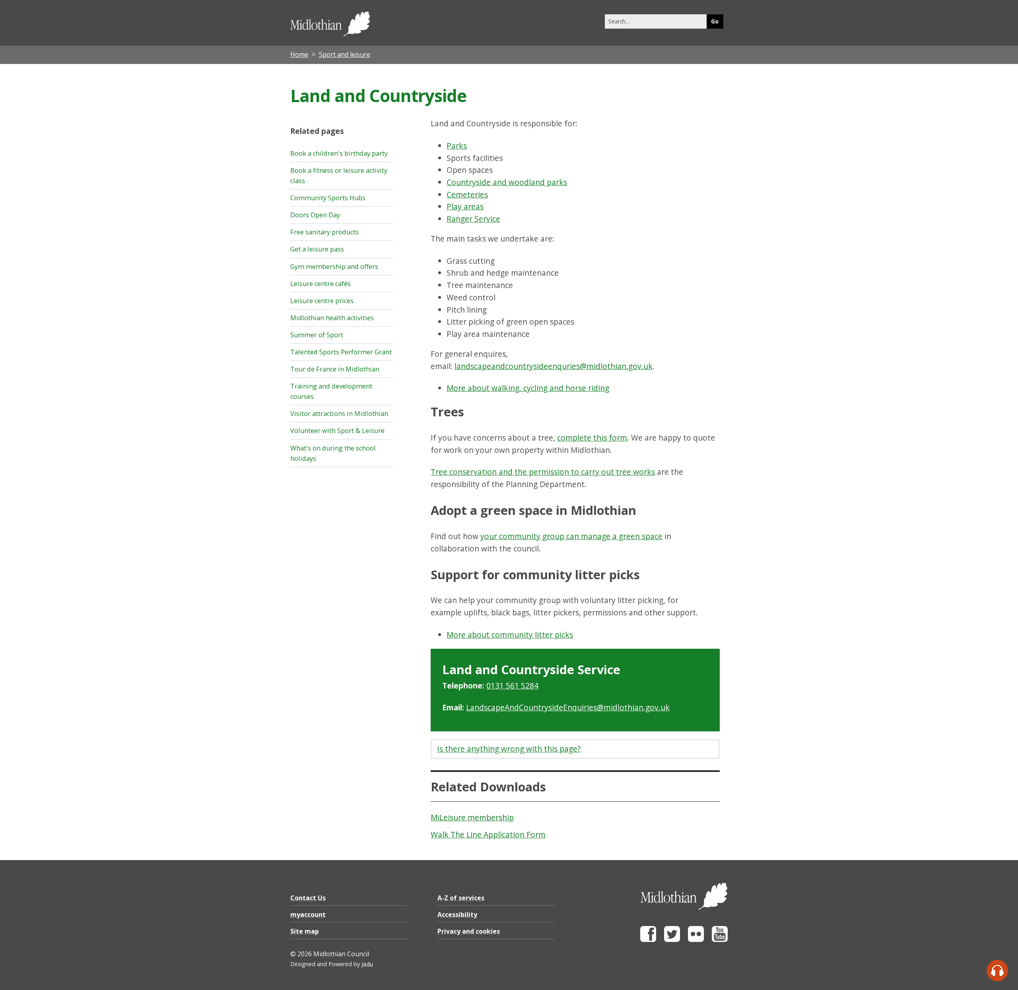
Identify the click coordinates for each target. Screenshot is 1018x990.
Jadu (367, 964)
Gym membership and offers (334, 266)
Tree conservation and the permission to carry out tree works (543, 471)
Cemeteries (467, 194)
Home (299, 54)
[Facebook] (648, 940)
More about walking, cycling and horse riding (528, 388)
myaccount (308, 914)
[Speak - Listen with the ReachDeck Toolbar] (997, 970)
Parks (457, 145)
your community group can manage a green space (571, 536)
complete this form (592, 437)
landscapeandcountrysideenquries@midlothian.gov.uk (554, 366)
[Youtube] (720, 940)
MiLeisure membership (472, 817)
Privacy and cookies (468, 931)
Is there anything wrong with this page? (509, 748)
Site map (304, 931)
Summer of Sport (316, 335)
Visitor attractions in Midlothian (339, 413)
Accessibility (457, 914)
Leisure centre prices (322, 300)
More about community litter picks (510, 634)
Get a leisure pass (317, 249)
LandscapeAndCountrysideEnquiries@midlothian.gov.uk (568, 707)
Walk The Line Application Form (488, 834)
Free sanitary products (324, 232)
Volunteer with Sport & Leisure (337, 430)
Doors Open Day (315, 215)
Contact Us (308, 897)
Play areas (465, 206)
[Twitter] (672, 940)
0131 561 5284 (512, 685)
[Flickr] (696, 940)
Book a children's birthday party (339, 153)
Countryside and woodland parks (507, 182)
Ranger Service (473, 218)
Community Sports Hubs (327, 197)
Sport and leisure (344, 54)
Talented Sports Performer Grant (341, 352)
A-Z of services (460, 897)
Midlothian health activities (332, 317)
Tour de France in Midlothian (334, 369)
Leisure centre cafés (320, 283)
